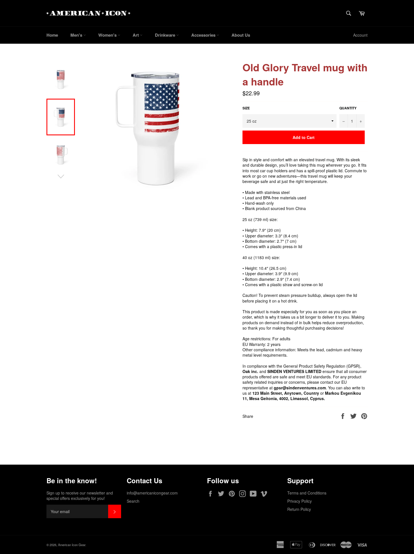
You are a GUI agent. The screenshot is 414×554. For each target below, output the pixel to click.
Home (52, 35)
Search (133, 501)
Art (136, 35)
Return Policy (299, 509)
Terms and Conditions (306, 493)
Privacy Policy (299, 501)
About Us (241, 35)
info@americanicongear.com (152, 493)
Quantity (348, 108)
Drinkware (165, 35)
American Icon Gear (71, 544)
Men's (76, 35)
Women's (108, 35)
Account (360, 35)
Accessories (204, 35)
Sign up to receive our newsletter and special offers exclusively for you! (79, 495)
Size (246, 108)
